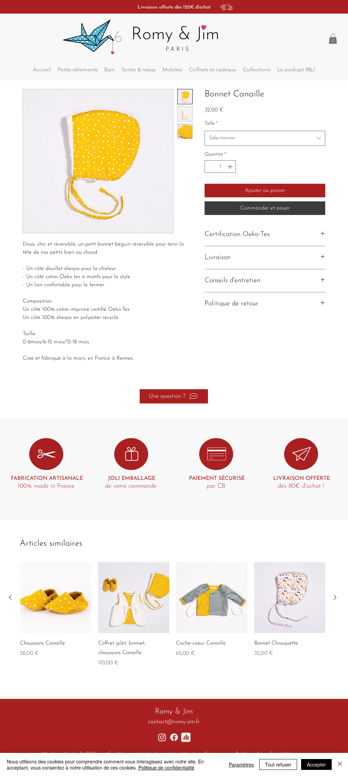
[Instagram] (162, 737)
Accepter (316, 764)
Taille (211, 123)
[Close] (340, 764)
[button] (333, 39)
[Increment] (230, 167)
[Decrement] (210, 167)
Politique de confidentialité (166, 767)
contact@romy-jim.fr (174, 722)
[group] (172, 615)
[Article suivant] (335, 597)
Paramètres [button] (241, 764)
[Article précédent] (10, 597)
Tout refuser (278, 764)
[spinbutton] (220, 167)
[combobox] (265, 138)
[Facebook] (174, 737)
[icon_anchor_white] (186, 737)
